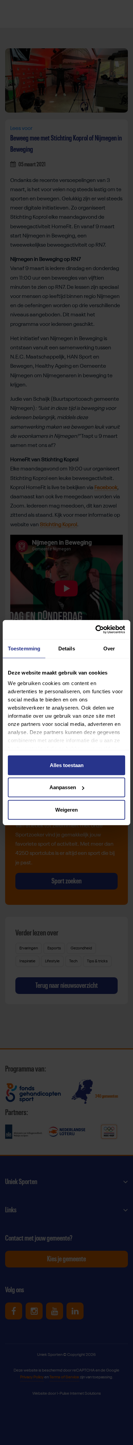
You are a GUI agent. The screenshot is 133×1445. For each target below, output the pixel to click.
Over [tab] (109, 648)
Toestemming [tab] (24, 648)
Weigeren (66, 809)
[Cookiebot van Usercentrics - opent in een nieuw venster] (95, 629)
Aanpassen (62, 787)
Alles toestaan (67, 765)
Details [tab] (66, 648)
